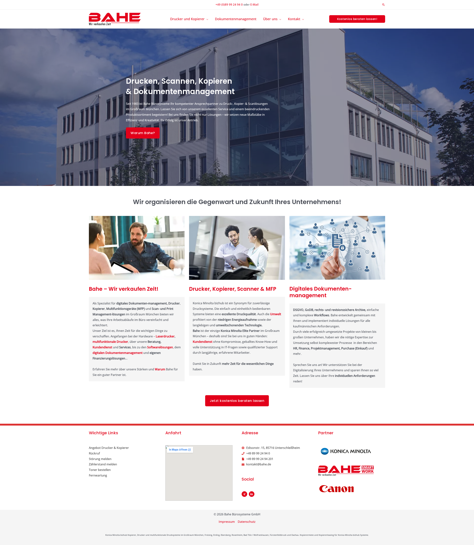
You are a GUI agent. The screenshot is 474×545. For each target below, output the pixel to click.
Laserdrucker (165, 336)
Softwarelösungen (160, 347)
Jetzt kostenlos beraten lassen (237, 400)
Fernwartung (98, 475)
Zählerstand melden (103, 464)
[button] (383, 4)
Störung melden (100, 459)
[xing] (245, 494)
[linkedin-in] (252, 494)
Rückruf (94, 453)
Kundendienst (103, 347)
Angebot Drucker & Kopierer (109, 448)
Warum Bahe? (143, 133)
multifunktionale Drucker (110, 342)
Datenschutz (247, 522)
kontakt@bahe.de (258, 464)
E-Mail (254, 4)
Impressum (227, 522)
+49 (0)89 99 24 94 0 (229, 4)
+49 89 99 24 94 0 (258, 453)
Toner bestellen (100, 470)
